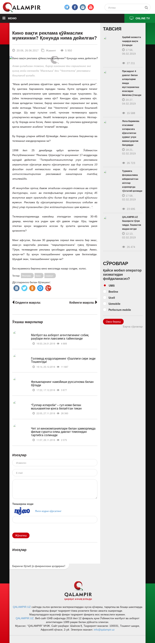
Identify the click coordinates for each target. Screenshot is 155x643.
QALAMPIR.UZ (22, 606)
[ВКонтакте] (16, 287)
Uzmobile (114, 304)
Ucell (111, 297)
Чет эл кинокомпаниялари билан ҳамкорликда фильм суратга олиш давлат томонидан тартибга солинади (63, 431)
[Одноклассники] (32, 287)
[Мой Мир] (40, 287)
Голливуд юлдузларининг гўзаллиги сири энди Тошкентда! (63, 360)
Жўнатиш (21, 535)
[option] (54, 58)
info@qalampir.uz (104, 629)
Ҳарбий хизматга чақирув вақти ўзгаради (131, 41)
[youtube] (91, 7)
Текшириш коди (22, 504)
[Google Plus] (48, 287)
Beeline (113, 291)
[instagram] (83, 7)
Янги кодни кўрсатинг (48, 511)
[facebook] (67, 7)
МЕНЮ (11, 18)
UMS (112, 285)
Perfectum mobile (119, 310)
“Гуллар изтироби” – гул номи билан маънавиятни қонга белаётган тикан (56, 406)
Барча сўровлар (133, 326)
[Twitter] (24, 287)
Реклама (26, 275)
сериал (49, 275)
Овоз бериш (113, 321)
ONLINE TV (143, 18)
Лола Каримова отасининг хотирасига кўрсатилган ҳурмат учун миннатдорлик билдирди (130, 133)
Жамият (50, 50)
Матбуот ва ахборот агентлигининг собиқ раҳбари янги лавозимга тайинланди (59, 337)
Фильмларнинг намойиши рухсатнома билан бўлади (62, 383)
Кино (38, 275)
